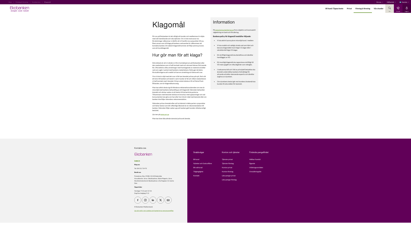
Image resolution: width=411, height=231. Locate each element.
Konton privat (227, 167)
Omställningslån (255, 171)
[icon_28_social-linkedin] (153, 200)
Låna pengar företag (229, 180)
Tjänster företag (228, 163)
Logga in (137, 161)
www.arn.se (164, 114)
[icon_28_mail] (168, 200)
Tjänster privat (227, 159)
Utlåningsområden (256, 167)
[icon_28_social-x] (160, 200)
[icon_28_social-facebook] (137, 200)
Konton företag (227, 171)
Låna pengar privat (229, 176)
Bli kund (196, 159)
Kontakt (196, 176)
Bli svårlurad (198, 167)
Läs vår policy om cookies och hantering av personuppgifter (154, 211)
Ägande (252, 163)
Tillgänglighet (198, 171)
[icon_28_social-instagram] (145, 200)
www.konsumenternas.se (224, 30)
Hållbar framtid (255, 159)
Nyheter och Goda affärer (202, 163)
